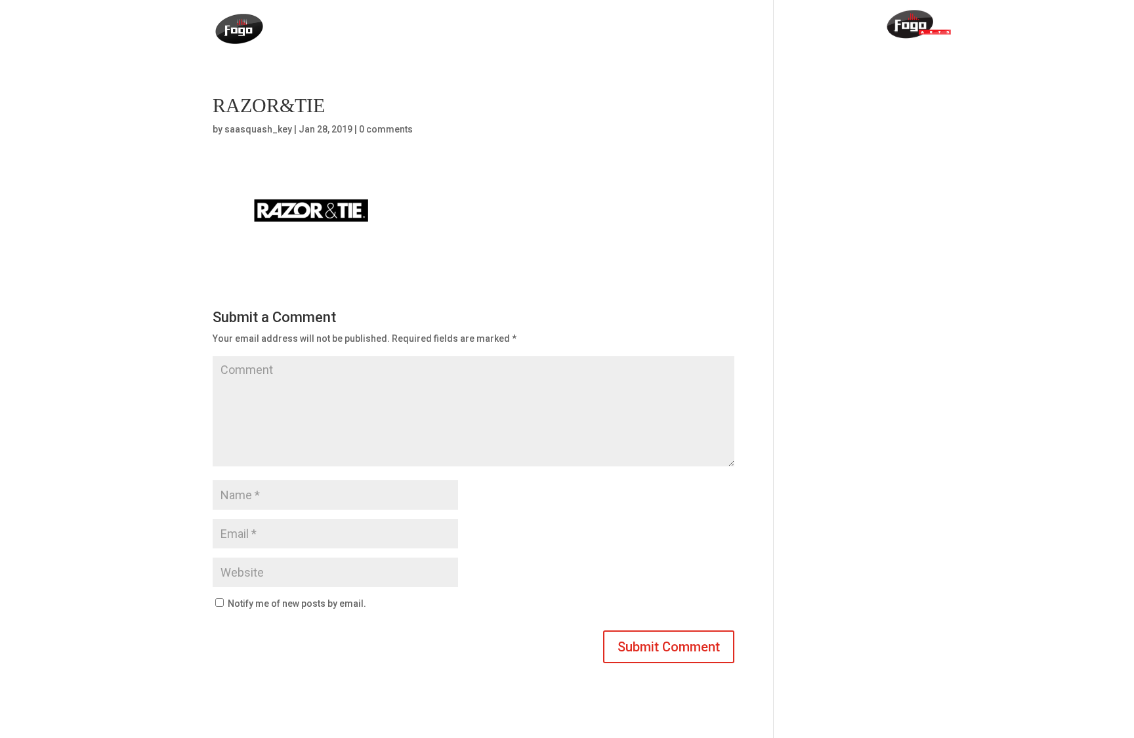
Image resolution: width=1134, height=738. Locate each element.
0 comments (386, 129)
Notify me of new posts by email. (297, 603)
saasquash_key (258, 129)
